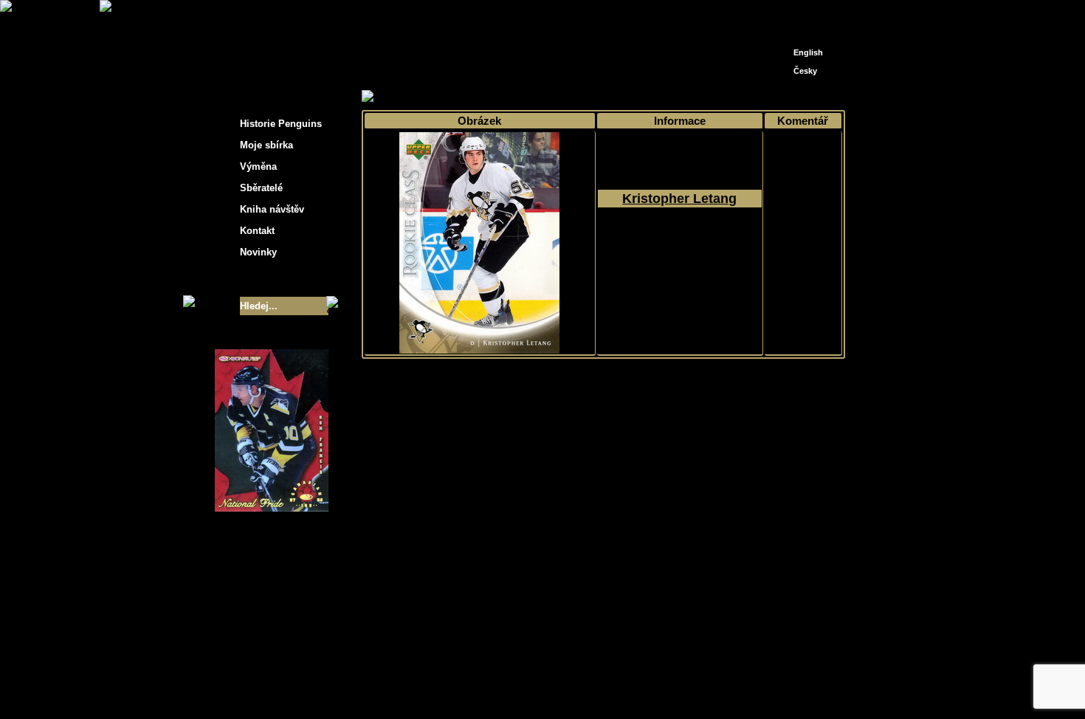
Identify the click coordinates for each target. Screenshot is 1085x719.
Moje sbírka (414, 97)
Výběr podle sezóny (493, 97)
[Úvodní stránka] (783, 12)
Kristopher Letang (679, 198)
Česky (805, 70)
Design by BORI (686, 687)
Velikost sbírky (252, 279)
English (808, 52)
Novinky (258, 252)
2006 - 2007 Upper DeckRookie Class (680, 252)
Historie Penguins (281, 123)
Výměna (258, 166)
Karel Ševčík (649, 676)
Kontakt (257, 230)
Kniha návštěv (272, 209)
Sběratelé (261, 187)
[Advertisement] (978, 236)
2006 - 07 (568, 97)
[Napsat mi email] (805, 16)
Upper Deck (624, 97)
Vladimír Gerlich (606, 687)
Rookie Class (689, 97)
